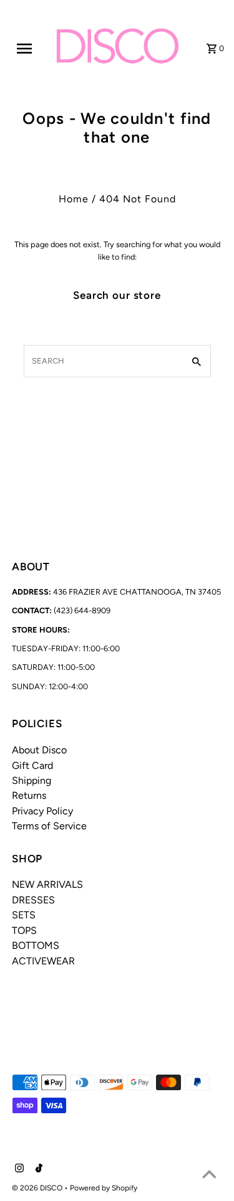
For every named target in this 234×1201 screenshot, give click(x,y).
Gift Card (32, 765)
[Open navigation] (29, 48)
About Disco (39, 750)
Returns (29, 795)
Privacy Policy (42, 811)
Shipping (31, 780)
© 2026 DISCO (38, 1188)
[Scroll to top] (209, 1176)
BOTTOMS (35, 945)
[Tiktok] (37, 1169)
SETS (24, 915)
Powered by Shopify (103, 1188)
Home (74, 199)
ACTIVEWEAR (43, 961)
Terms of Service (49, 826)
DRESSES (33, 900)
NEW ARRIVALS (47, 884)
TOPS (24, 930)
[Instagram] (18, 1169)
